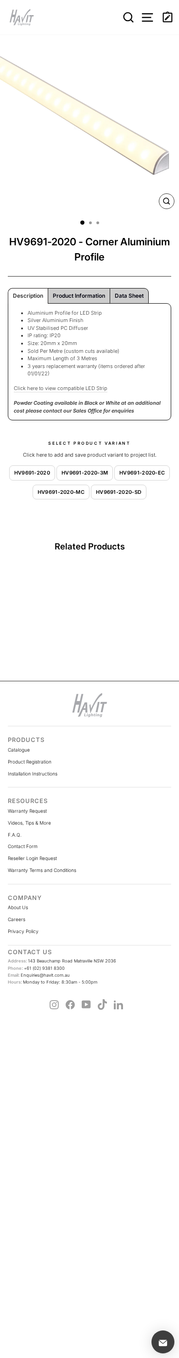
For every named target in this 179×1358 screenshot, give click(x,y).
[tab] (28, 296)
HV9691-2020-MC (61, 492)
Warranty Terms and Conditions (42, 870)
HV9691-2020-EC (142, 473)
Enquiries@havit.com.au (39, 975)
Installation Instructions (32, 773)
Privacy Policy (23, 931)
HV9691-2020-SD (118, 492)
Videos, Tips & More (29, 823)
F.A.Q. (15, 834)
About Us (18, 907)
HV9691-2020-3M (85, 473)
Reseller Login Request (32, 858)
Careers (16, 919)
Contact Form (23, 846)
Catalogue (19, 750)
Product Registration (29, 761)
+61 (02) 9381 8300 (36, 968)
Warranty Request (27, 811)
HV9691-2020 (32, 473)
